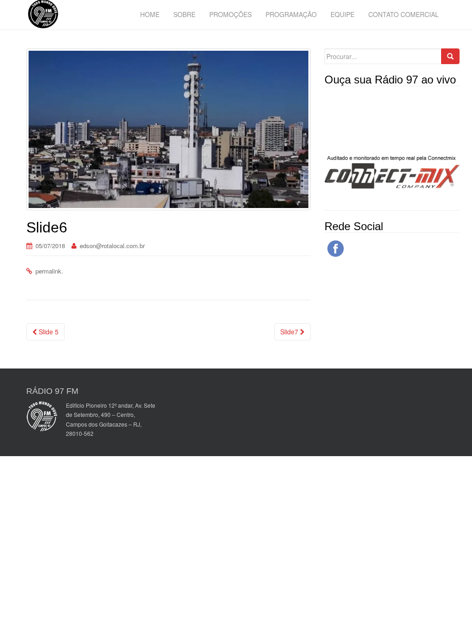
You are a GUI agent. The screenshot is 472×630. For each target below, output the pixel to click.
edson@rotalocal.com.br (112, 245)
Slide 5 (48, 331)
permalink (48, 271)
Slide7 (290, 331)
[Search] (450, 56)
